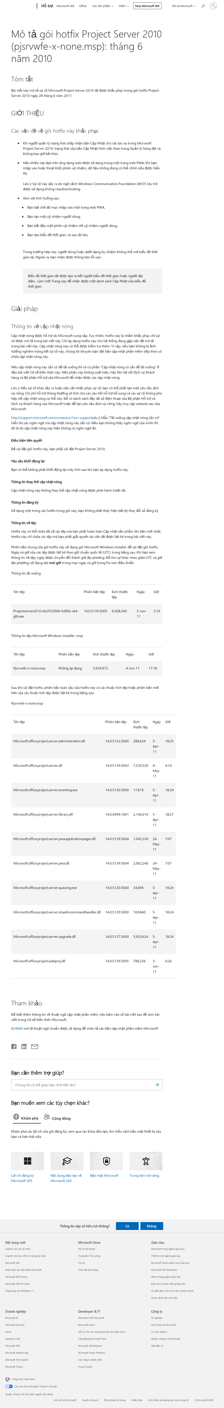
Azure (8, 1331)
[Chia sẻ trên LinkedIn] (22, 1045)
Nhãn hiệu (136, 1400)
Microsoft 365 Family (16, 1276)
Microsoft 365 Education (164, 1269)
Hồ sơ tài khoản (86, 1248)
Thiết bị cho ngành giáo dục (166, 1255)
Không (151, 1226)
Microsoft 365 (65, 6)
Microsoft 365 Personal (17, 1283)
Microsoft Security (14, 1324)
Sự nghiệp (156, 1317)
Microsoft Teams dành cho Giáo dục (170, 1262)
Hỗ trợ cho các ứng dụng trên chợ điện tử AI (101, 1331)
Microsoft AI (11, 1317)
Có (127, 1226)
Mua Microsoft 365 (147, 6)
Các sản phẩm (101, 6)
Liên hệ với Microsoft (65, 1400)
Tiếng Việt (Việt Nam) (23, 1379)
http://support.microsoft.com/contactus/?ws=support (51, 417)
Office (83, 6)
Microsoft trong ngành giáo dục (168, 1248)
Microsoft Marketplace (90, 1345)
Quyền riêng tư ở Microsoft (165, 1338)
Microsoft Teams (14, 1366)
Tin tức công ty (159, 1331)
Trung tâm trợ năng (144, 1175)
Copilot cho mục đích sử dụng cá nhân (25, 1255)
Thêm (122, 6)
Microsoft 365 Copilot (16, 1359)
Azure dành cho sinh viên (164, 1297)
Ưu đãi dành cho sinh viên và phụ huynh (172, 1290)
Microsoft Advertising (16, 1352)
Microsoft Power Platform (91, 1352)
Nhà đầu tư (157, 1345)
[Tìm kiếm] (156, 1084)
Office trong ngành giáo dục (166, 1276)
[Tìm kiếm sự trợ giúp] (203, 5)
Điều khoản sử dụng (115, 1400)
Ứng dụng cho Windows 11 (19, 1290)
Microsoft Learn (86, 1324)
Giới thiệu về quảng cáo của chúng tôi (168, 1400)
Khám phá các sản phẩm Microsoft (23, 1269)
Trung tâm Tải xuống (89, 1255)
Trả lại (81, 1262)
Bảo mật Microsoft (104, 1175)
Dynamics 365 (12, 1338)
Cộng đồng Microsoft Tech (92, 1338)
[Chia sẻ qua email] (32, 1045)
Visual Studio (85, 1366)
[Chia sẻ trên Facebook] (14, 1045)
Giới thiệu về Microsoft (163, 1324)
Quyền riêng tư (90, 1400)
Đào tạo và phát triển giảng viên (168, 1283)
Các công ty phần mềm (90, 1359)
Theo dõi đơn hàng (88, 1269)
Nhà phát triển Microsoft (91, 1317)
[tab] (27, 1117)
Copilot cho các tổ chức (17, 1248)
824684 (17, 1028)
